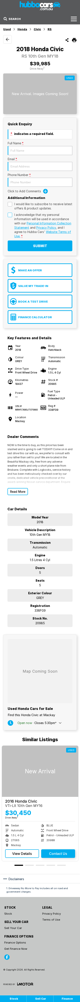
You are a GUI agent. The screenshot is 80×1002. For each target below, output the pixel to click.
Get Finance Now (15, 948)
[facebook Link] (7, 957)
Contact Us (58, 853)
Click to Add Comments (24, 191)
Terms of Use (51, 919)
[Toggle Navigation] (74, 18)
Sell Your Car (13, 928)
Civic (37, 29)
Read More (17, 491)
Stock (8, 913)
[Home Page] (40, 5)
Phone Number (19, 175)
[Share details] (67, 40)
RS (50, 29)
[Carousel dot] (19, 865)
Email (12, 159)
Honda (22, 29)
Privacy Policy (46, 227)
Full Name (15, 143)
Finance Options (15, 942)
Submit (40, 246)
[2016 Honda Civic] (40, 771)
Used (7, 29)
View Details (22, 853)
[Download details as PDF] (74, 40)
